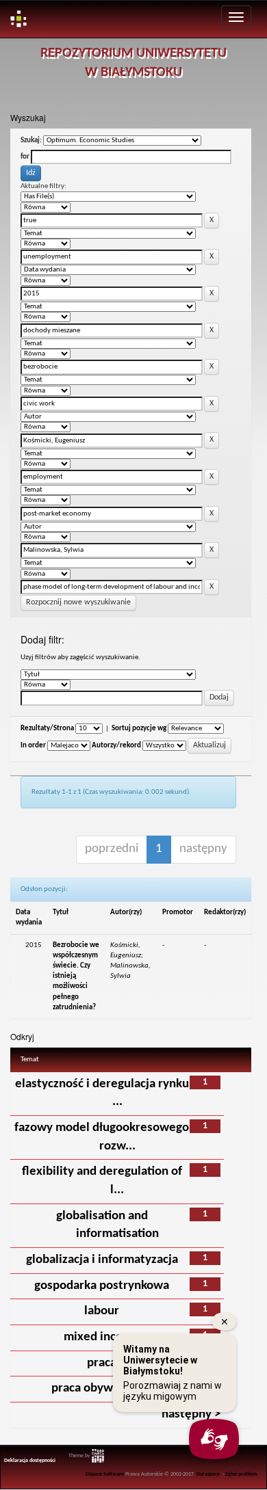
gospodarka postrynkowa (101, 1285)
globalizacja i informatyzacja (102, 1259)
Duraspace (208, 1474)
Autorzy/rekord (116, 745)
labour (101, 1311)
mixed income (102, 1337)
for (25, 157)
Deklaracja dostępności (29, 1460)
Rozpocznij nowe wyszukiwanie (78, 602)
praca (101, 1363)
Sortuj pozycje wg (139, 728)
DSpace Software (105, 1474)
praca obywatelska (101, 1388)
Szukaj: (31, 140)
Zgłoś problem (241, 1474)
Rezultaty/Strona (47, 728)
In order (33, 745)
